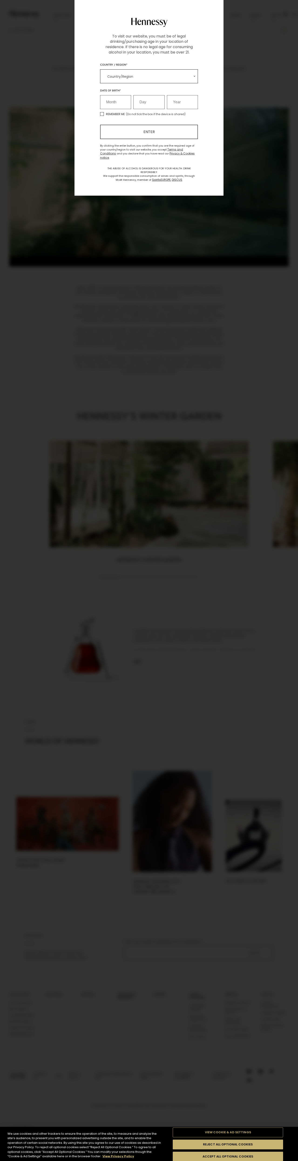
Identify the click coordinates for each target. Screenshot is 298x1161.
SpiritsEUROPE (161, 180)
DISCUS (177, 180)
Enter (149, 131)
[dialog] (149, 580)
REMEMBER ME (115, 114)
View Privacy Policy (118, 1156)
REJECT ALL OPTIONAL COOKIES (228, 1144)
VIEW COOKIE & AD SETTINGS (228, 1132)
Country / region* (113, 64)
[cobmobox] (149, 76)
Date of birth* (110, 90)
